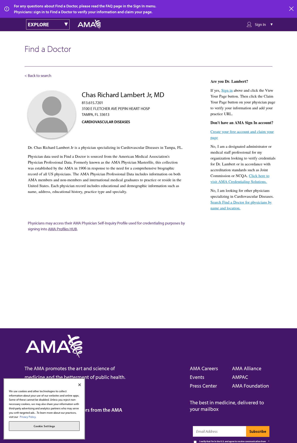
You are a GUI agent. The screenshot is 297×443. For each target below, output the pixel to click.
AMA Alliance (246, 368)
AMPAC (240, 377)
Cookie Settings (44, 426)
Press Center (203, 385)
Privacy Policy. (28, 416)
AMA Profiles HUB (62, 228)
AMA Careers (204, 368)
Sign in (227, 90)
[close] (291, 9)
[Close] (79, 385)
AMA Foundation (250, 385)
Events (197, 377)
